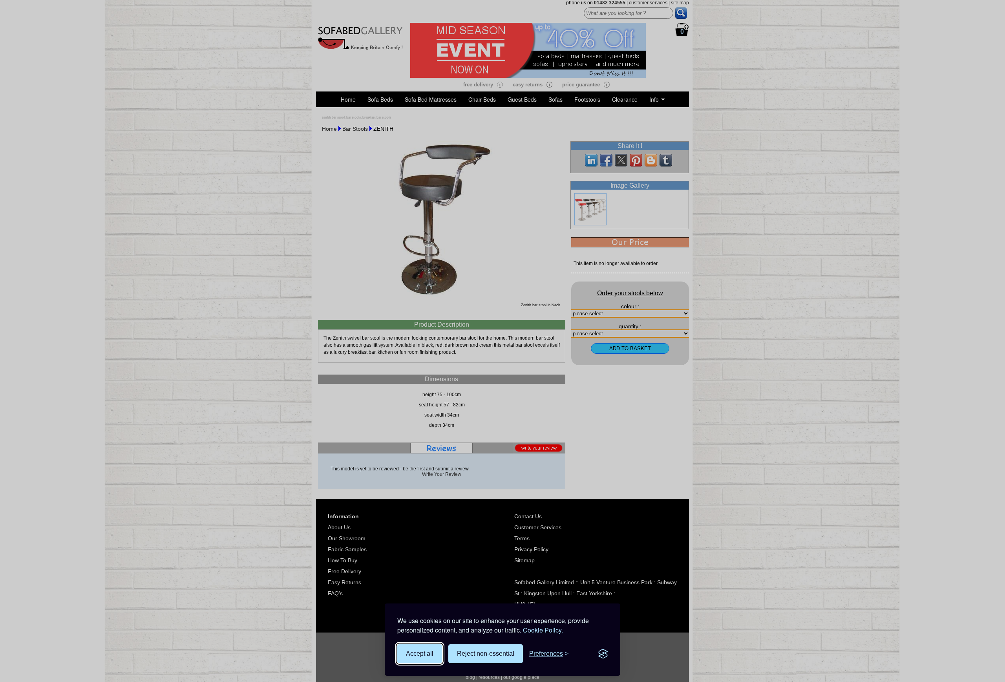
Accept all (419, 653)
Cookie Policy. (543, 629)
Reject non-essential (485, 653)
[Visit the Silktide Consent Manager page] (603, 653)
